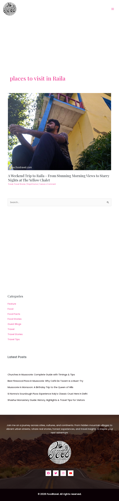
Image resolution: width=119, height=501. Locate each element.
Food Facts (14, 314)
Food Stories (15, 319)
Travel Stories (20, 184)
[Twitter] (56, 473)
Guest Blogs (14, 324)
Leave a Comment (48, 184)
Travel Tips (14, 339)
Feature (12, 303)
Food (10, 308)
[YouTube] (70, 473)
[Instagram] (63, 473)
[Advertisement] (59, 41)
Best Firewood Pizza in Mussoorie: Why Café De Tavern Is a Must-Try (45, 380)
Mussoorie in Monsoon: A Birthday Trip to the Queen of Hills (40, 387)
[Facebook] (48, 473)
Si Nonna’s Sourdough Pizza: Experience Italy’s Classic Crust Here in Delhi (47, 393)
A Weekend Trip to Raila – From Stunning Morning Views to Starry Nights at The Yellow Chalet (58, 177)
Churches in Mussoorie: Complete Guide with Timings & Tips (41, 374)
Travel (10, 184)
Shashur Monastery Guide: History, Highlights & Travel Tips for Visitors (46, 400)
